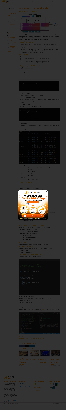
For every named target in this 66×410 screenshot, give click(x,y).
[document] (33, 205)
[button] (46, 191)
